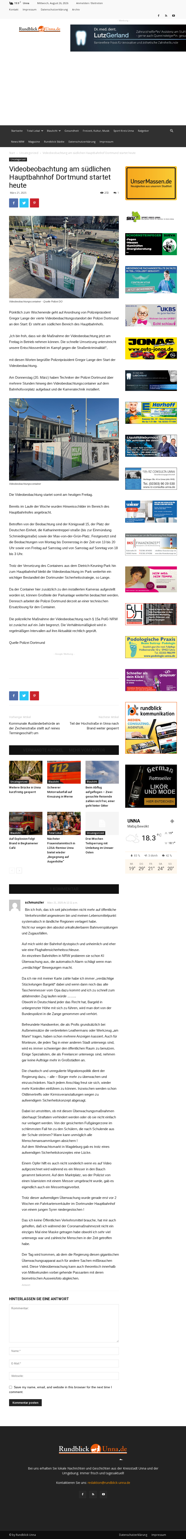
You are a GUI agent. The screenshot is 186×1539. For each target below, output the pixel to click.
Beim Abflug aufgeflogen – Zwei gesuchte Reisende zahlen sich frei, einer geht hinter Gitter (100, 796)
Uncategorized (28, 153)
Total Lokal (33, 130)
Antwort (26, 1285)
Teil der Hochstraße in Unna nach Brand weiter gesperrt (94, 725)
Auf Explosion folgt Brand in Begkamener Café (23, 843)
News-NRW (17, 141)
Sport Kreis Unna (123, 130)
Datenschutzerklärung (54, 9)
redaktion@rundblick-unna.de (109, 1482)
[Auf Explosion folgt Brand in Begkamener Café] (25, 823)
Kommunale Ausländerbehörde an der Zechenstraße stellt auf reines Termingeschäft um (34, 728)
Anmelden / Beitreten (89, 3)
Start (12, 153)
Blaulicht (52, 130)
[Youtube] (173, 15)
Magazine (34, 141)
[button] (171, 131)
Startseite (17, 130)
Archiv (76, 9)
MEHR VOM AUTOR (87, 750)
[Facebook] (158, 15)
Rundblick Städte (54, 141)
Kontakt (13, 9)
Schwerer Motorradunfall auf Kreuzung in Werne (60, 792)
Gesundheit (71, 130)
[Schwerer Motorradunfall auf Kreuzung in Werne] (64, 772)
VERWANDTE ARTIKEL (43, 750)
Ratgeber (143, 130)
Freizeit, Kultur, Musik (96, 130)
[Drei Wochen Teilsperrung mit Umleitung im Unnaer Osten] (102, 823)
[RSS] (166, 15)
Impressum (30, 9)
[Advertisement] (93, 91)
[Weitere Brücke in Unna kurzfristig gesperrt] (25, 772)
